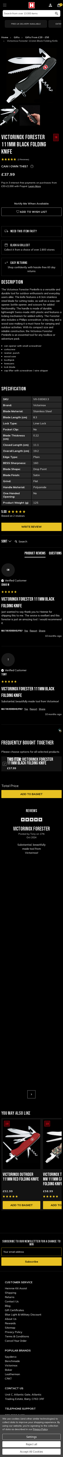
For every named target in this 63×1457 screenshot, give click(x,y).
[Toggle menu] (4, 4)
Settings (31, 1437)
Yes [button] (26, 630)
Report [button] (33, 630)
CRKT (8, 1378)
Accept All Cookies (31, 1451)
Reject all (31, 1444)
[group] (31, 512)
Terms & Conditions (17, 1336)
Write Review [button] (31, 526)
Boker (8, 1369)
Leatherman (12, 1374)
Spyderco (10, 1356)
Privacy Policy (13, 1332)
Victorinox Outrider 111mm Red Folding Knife (21, 1177)
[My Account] (50, 6)
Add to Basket (31, 794)
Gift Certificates (14, 1310)
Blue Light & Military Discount (23, 1314)
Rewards (10, 1323)
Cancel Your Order (16, 1340)
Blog (7, 1305)
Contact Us (12, 1301)
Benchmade (12, 1361)
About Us (10, 1319)
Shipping (10, 1292)
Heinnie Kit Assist (16, 1288)
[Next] (31, 1094)
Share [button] (42, 630)
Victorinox (11, 1365)
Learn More (34, 186)
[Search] (56, 13)
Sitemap (10, 1327)
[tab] (35, 554)
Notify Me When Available (31, 203)
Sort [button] (4, 541)
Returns (9, 1297)
